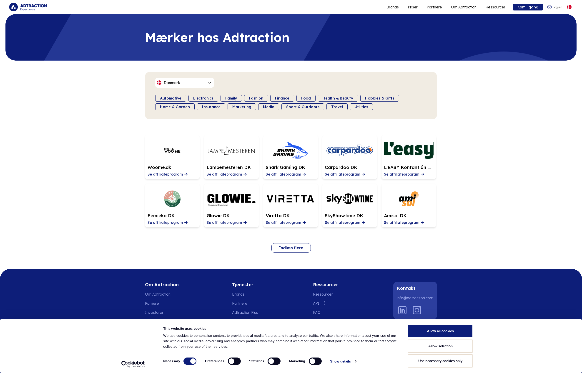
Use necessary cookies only (440, 361)
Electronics (203, 98)
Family (231, 98)
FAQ (317, 312)
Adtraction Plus (245, 312)
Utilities (361, 107)
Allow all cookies (440, 331)
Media (268, 107)
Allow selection (440, 346)
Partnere (434, 7)
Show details (340, 361)
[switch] (234, 361)
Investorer (154, 312)
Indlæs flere (291, 247)
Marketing (241, 107)
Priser (413, 7)
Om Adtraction (464, 7)
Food (306, 98)
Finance (282, 98)
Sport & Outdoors (302, 107)
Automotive (170, 98)
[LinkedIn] (402, 310)
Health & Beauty (338, 98)
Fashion (256, 98)
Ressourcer (495, 7)
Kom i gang (527, 7)
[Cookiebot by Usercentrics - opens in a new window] (133, 364)
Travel (337, 107)
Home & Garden (175, 107)
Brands (392, 7)
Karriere (152, 303)
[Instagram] (416, 310)
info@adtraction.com (415, 298)
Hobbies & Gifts (379, 98)
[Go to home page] (28, 7)
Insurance (211, 107)
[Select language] (569, 7)
